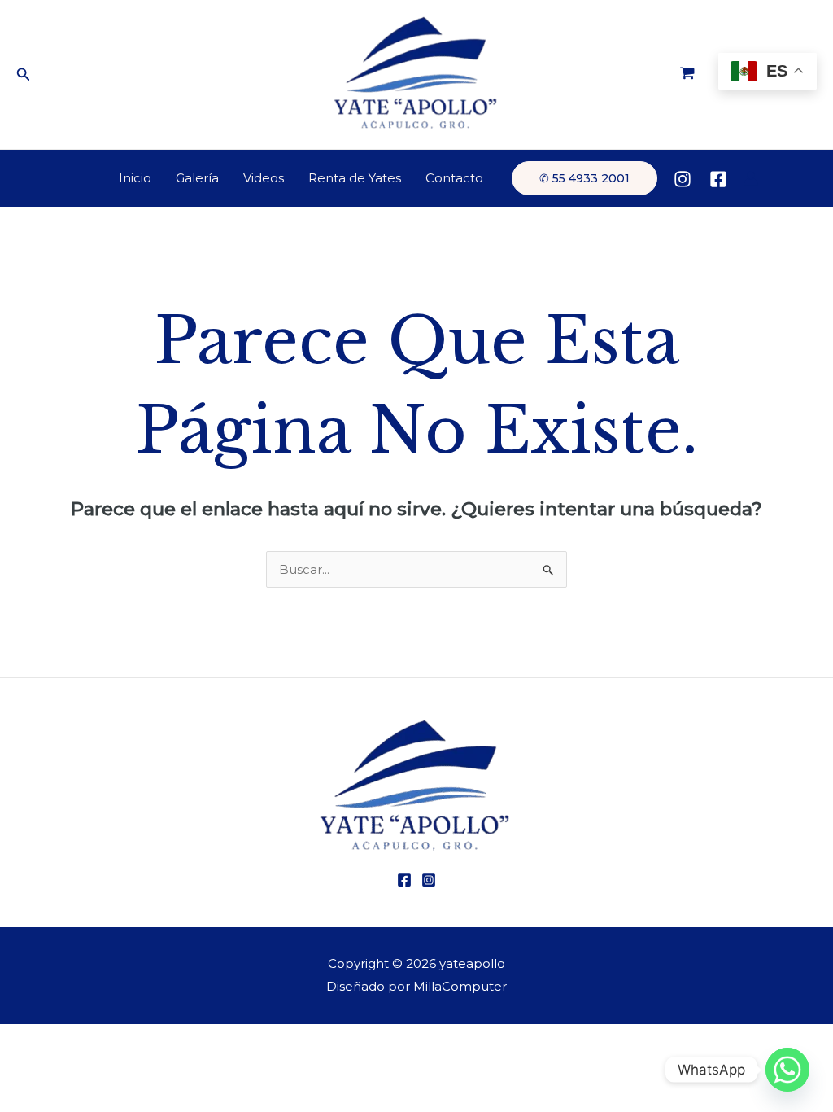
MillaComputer (460, 986)
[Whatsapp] (787, 1070)
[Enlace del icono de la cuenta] (751, 178)
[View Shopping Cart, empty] (687, 75)
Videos (263, 178)
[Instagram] (682, 179)
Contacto (454, 178)
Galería (197, 178)
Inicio (135, 178)
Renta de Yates (354, 178)
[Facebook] (718, 179)
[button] (23, 74)
